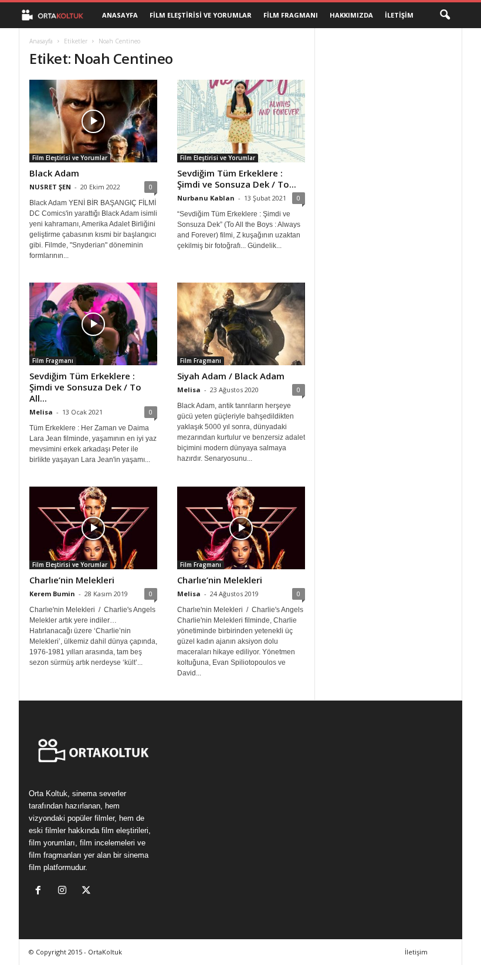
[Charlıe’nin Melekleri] (93, 528)
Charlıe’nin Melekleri (71, 580)
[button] (445, 15)
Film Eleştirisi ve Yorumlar (201, 15)
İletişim (399, 15)
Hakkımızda (351, 15)
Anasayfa (120, 15)
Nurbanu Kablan (206, 197)
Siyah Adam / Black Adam (230, 376)
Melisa (41, 411)
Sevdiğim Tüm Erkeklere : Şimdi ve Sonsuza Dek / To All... (85, 387)
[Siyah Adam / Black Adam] (241, 324)
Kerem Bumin (52, 593)
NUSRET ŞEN (50, 186)
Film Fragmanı (290, 15)
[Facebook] (41, 891)
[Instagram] (65, 891)
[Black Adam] (93, 121)
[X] (88, 891)
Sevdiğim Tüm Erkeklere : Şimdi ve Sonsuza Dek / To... (236, 178)
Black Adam (54, 173)
